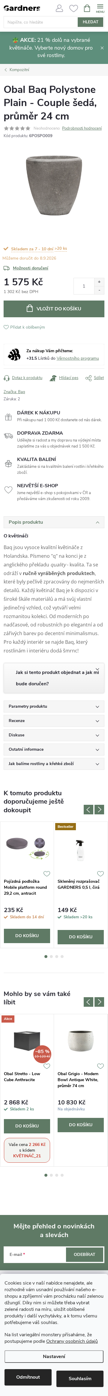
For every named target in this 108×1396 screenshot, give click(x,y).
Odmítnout (28, 1377)
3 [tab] (56, 956)
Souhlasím (80, 1378)
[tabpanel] (27, 885)
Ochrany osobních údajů (72, 1341)
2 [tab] (51, 956)
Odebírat (84, 1254)
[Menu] (100, 8)
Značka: (14, 392)
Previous (88, 809)
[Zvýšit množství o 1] (99, 282)
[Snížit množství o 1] (99, 290)
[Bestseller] (81, 848)
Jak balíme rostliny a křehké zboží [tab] (41, 764)
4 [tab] (62, 956)
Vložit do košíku (59, 309)
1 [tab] (45, 956)
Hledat (90, 22)
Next (99, 809)
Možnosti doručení (30, 268)
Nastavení (54, 1356)
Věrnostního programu (78, 358)
